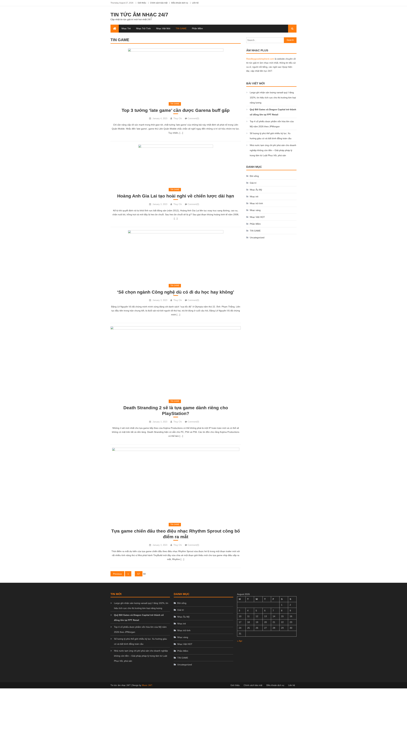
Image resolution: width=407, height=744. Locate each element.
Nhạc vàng (255, 210)
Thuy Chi (177, 118)
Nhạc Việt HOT (257, 217)
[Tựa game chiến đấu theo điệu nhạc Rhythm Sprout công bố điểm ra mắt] (175, 483)
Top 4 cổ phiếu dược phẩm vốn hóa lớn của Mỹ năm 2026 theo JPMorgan (272, 124)
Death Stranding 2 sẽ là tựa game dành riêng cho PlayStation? (175, 410)
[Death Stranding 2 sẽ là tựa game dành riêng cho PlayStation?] (175, 361)
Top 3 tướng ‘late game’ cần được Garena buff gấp (176, 110)
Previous (117, 574)
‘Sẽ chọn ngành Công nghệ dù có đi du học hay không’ (175, 292)
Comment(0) (193, 118)
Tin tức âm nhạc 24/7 (139, 14)
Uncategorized (257, 237)
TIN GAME (181, 28)
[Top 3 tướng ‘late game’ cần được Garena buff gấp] (175, 73)
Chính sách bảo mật (158, 3)
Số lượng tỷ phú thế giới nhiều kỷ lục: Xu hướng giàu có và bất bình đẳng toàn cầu (270, 136)
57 (138, 574)
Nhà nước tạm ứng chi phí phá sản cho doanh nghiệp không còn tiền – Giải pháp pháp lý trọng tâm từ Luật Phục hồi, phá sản (273, 150)
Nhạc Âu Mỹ (256, 189)
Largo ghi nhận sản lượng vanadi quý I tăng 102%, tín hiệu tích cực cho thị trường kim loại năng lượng (273, 97)
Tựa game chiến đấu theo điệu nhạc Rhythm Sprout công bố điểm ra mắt (175, 534)
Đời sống (254, 176)
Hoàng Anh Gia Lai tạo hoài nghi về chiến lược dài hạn (175, 196)
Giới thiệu (142, 3)
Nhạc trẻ (126, 28)
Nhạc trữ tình (143, 28)
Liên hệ (195, 3)
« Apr (239, 641)
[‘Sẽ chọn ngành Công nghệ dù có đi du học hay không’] (175, 255)
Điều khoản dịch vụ (179, 3)
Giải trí (253, 183)
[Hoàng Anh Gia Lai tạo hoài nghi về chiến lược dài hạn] (175, 164)
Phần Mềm (197, 28)
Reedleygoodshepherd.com (260, 59)
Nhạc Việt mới (163, 28)
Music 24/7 (147, 685)
